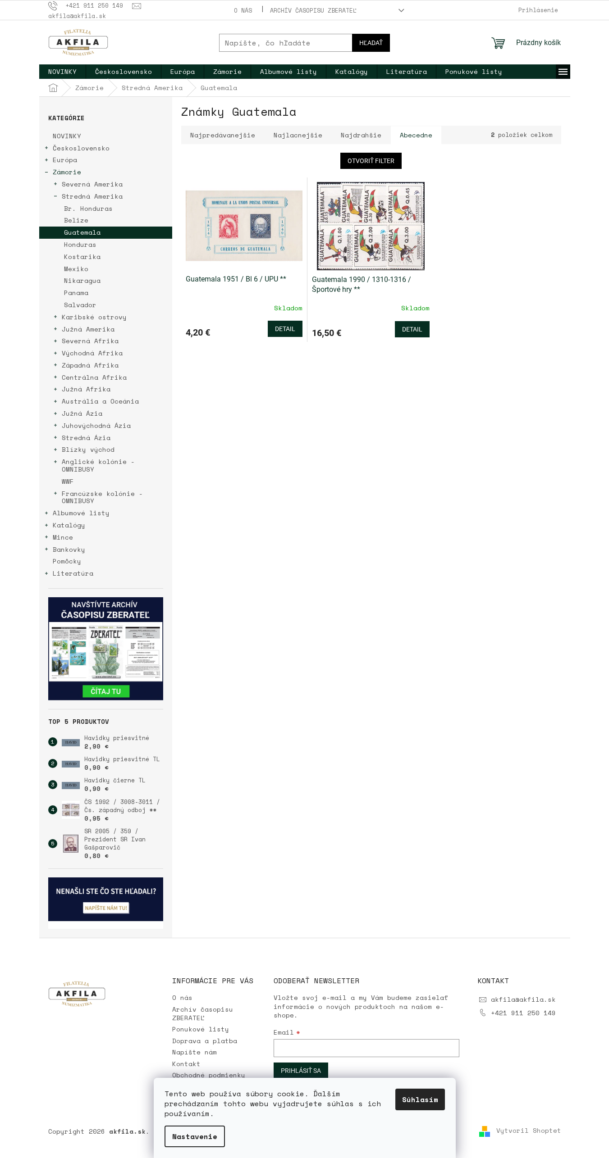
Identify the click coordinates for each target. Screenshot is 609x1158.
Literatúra (73, 573)
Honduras (80, 244)
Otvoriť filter (371, 160)
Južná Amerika (88, 329)
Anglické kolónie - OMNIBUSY (98, 465)
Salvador (80, 304)
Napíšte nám (194, 1052)
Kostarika (82, 256)
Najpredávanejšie (222, 135)
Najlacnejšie (298, 135)
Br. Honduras (88, 208)
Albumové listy (81, 513)
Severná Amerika (92, 184)
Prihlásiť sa (301, 1070)
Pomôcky (67, 561)
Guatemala (82, 232)
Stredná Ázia (86, 437)
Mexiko (76, 268)
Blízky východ (88, 449)
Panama (76, 292)
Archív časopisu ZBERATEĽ (313, 10)
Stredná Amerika (92, 196)
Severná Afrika (90, 340)
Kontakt (186, 1063)
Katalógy (69, 525)
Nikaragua (82, 280)
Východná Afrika (92, 353)
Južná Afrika (86, 389)
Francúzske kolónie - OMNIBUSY (102, 497)
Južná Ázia (82, 413)
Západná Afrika (90, 365)
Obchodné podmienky (208, 1075)
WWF (68, 481)
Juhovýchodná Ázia (96, 425)
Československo (81, 148)
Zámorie (67, 172)
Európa (65, 159)
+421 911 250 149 (523, 1012)
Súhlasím (420, 1099)
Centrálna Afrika (94, 377)
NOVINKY (67, 136)
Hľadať (371, 42)
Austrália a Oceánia (100, 401)
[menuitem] (62, 71)
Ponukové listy (200, 1029)
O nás (243, 10)
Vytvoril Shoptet (528, 1130)
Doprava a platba (204, 1040)
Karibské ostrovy (94, 317)
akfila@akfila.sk (523, 999)
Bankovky (69, 549)
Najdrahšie (361, 135)
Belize (76, 220)
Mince (63, 537)
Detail (285, 328)
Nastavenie (194, 1136)
